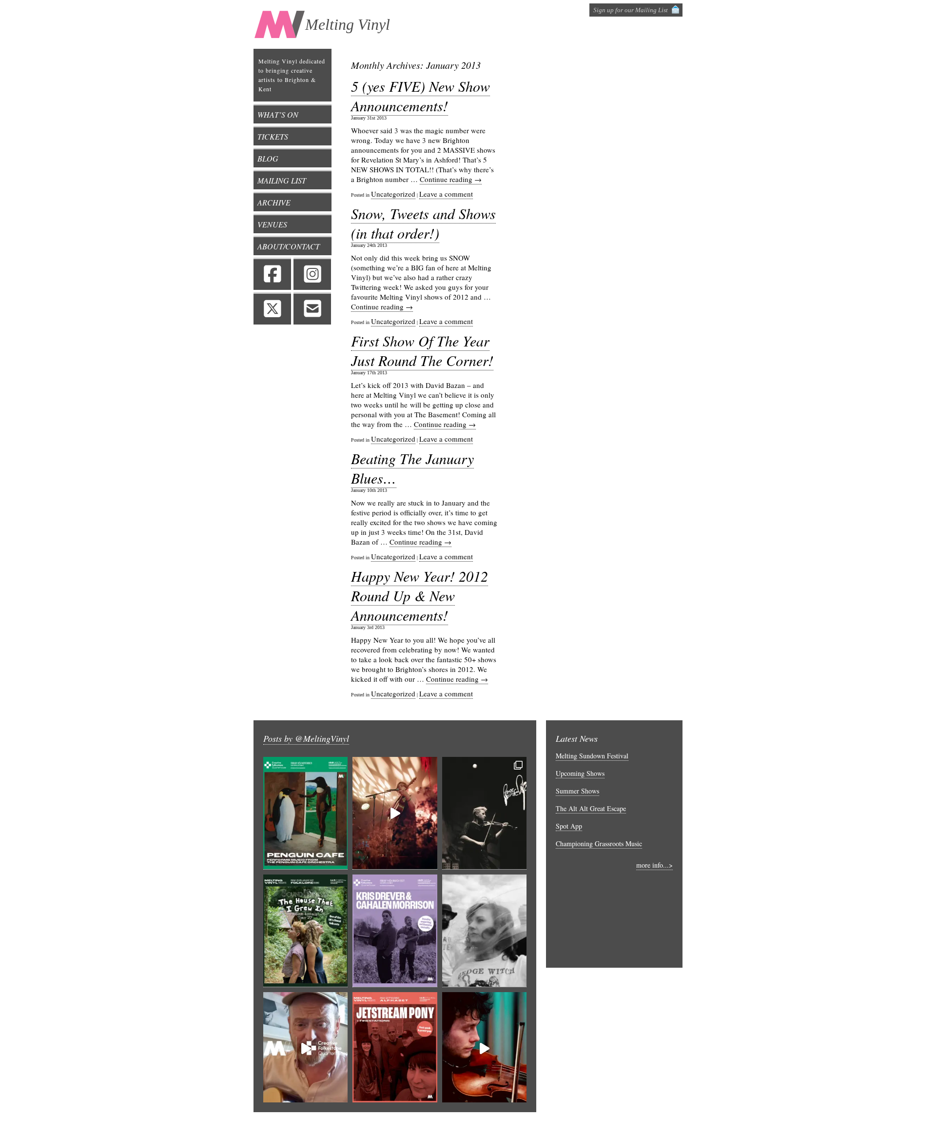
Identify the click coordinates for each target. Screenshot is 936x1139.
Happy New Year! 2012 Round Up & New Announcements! (419, 595)
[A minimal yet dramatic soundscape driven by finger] (394, 813)
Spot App (569, 826)
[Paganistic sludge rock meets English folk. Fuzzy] (484, 931)
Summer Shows (577, 790)
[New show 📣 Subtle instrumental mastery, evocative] (394, 931)
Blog (267, 158)
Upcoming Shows (580, 773)
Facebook (272, 274)
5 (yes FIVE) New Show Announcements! (420, 95)
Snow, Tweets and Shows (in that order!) (423, 223)
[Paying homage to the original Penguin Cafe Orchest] (305, 813)
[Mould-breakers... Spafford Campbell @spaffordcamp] (484, 1048)
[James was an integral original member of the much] (305, 1048)
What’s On (277, 114)
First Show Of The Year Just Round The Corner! (422, 350)
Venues (272, 224)
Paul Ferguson (596, 1125)
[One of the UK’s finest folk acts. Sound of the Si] (305, 931)
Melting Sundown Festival (592, 755)
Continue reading (451, 179)
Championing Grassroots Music (599, 843)
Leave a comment (446, 194)
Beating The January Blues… (412, 468)
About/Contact (288, 246)
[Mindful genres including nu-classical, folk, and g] (484, 813)
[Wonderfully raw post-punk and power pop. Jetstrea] (394, 1048)
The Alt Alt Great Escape (591, 808)
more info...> (654, 865)
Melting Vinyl (347, 24)
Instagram (312, 274)
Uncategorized (393, 194)
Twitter (272, 308)
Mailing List (281, 180)
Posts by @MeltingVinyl (306, 738)
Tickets (272, 136)
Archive (274, 202)
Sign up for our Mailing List (630, 10)
